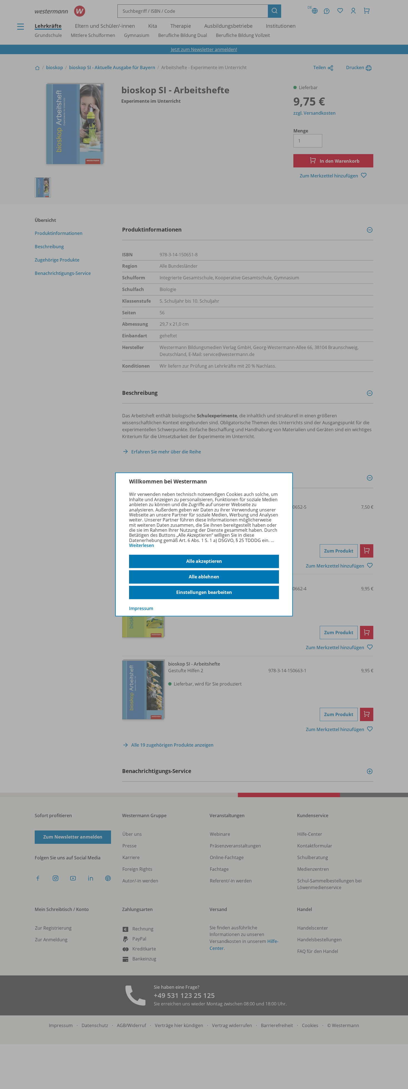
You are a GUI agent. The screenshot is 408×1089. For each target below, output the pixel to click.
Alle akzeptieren (204, 561)
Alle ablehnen (204, 577)
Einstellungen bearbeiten (204, 592)
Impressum (141, 608)
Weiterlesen (141, 545)
